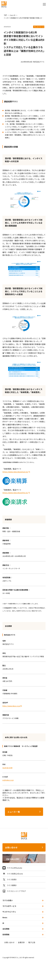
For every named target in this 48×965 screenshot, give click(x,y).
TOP (5, 15)
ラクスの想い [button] (7, 900)
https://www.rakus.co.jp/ (11, 706)
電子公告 (31, 942)
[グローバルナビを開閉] (44, 4)
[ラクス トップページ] (4, 4)
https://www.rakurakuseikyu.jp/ (15, 492)
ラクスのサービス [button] (9, 906)
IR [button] (3, 923)
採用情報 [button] (5, 934)
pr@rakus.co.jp (8, 780)
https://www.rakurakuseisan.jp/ (15, 472)
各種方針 (21, 942)
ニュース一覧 (14, 811)
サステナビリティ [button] (9, 911)
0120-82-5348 (7, 768)
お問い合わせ (11, 847)
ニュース (12, 15)
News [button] (4, 917)
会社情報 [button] (5, 929)
